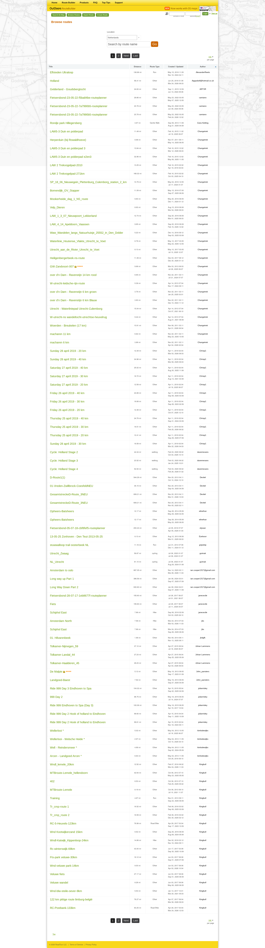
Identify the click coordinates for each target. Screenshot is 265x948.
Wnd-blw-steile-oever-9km (66, 891)
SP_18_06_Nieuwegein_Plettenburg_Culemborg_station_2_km (88, 182)
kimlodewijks (202, 730)
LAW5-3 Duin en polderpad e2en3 (70, 156)
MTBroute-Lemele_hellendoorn (69, 772)
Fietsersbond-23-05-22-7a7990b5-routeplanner (78, 106)
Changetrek (203, 131)
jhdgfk (202, 638)
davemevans (202, 452)
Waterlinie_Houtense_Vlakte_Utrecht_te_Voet (78, 241)
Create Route (102, 15)
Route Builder (68, 2)
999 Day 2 (56, 696)
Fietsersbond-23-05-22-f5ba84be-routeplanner (78, 97)
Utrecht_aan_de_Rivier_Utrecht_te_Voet (74, 249)
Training (55, 798)
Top (54, 934)
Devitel (203, 477)
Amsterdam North (61, 620)
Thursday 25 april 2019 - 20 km (69, 435)
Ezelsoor (203, 536)
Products (84, 2)
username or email (178, 16)
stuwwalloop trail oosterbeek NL (69, 544)
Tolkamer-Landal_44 (62, 654)
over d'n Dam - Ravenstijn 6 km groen (73, 291)
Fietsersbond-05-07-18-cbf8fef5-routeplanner (77, 528)
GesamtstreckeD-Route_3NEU (69, 494)
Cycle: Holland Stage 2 (64, 452)
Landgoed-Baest (60, 680)
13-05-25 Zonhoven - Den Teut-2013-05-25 (76, 536)
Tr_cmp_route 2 (59, 815)
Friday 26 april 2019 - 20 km (67, 409)
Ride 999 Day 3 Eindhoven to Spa (70, 688)
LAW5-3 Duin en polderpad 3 (67, 148)
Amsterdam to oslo (61, 570)
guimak (203, 553)
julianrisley (202, 688)
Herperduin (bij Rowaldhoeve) (68, 139)
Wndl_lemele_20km (62, 764)
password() (195, 16)
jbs (203, 621)
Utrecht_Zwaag (59, 553)
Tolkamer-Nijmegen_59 (64, 646)
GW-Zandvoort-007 (62, 266)
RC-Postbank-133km (62, 907)
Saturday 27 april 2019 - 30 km (69, 376)
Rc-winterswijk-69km (62, 848)
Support (119, 2)
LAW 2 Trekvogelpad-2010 (66, 165)
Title (51, 67)
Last (135, 55)
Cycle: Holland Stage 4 (64, 469)
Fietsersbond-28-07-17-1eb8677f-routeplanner (78, 595)
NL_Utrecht (57, 561)
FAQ (95, 2)
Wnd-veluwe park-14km (64, 865)
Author (203, 67)
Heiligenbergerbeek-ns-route (67, 258)
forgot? (198, 16)
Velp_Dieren (57, 207)
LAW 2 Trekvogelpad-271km (67, 173)
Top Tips (106, 2)
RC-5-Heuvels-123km (63, 823)
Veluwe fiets (57, 874)
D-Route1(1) (57, 477)
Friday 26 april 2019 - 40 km (67, 393)
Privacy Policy (91, 944)
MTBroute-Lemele (61, 789)
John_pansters (202, 671)
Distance (137, 67)
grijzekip (202, 545)
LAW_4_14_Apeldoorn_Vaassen (69, 224)
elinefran (203, 511)
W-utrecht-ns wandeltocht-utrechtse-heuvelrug (78, 317)
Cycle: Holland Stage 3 (64, 460)
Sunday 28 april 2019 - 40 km (68, 359)
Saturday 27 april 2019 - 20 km (69, 384)
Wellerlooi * (57, 730)
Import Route (89, 15)
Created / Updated (175, 67)
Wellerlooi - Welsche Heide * (67, 739)
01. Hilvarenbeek (60, 637)
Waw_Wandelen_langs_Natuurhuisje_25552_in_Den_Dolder (86, 232)
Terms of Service (76, 944)
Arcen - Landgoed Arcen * (66, 755)
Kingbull (202, 764)
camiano (202, 97)
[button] (139, 37)
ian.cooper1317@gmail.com (202, 570)
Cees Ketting (202, 123)
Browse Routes (74, 15)
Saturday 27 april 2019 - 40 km (69, 367)
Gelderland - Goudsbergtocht (68, 89)
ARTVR (203, 89)
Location (111, 32)
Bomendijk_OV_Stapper (64, 190)
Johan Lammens (202, 646)
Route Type (154, 67)
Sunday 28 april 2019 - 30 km (68, 443)
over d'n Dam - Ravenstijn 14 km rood (73, 274)
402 (52, 781)
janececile (202, 595)
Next (126, 55)
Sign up (214, 14)
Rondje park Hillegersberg (66, 123)
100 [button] (210, 56)
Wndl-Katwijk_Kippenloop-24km (69, 840)
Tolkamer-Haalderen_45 (64, 663)
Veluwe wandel (59, 882)
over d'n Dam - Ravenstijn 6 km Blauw (73, 300)
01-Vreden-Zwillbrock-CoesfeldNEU (71, 485)
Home (54, 2)
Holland (54, 80)
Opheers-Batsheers (62, 511)
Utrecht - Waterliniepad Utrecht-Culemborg (76, 308)
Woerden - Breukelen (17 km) (68, 325)
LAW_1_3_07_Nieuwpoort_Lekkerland (73, 215)
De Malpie (56, 671)
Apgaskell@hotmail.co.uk (203, 81)
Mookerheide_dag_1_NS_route (69, 198)
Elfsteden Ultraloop (61, 72)
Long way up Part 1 (62, 578)
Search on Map (58, 15)
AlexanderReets (203, 72)
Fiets (53, 604)
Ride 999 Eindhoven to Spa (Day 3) (71, 705)
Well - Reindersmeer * (63, 747)
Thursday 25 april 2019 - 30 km (69, 426)
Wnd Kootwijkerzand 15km (66, 831)
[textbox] (122, 37)
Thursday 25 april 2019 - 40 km (69, 418)
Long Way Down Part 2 (64, 587)
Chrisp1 (202, 351)
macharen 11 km (60, 334)
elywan (203, 528)
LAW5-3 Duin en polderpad (66, 131)
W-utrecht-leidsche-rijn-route (67, 283)
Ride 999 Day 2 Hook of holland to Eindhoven (78, 713)
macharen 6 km (59, 342)
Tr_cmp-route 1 (59, 806)
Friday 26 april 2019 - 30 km (67, 401)
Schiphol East (58, 612)
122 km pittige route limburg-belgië (71, 899)
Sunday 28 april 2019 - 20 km (68, 350)
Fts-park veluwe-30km (63, 857)
